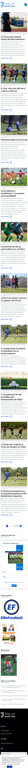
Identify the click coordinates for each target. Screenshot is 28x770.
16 (12, 526)
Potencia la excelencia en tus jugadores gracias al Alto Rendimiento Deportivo (14, 493)
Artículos (4, 34)
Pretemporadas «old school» (14, 139)
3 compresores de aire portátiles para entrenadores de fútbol (11, 397)
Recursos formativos (6, 733)
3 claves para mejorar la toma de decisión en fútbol (13, 445)
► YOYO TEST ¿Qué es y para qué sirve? (13, 685)
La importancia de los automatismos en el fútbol (13, 247)
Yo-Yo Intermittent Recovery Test (11, 687)
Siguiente (16, 525)
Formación (4, 489)
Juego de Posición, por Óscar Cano (17, 695)
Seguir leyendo (5, 58)
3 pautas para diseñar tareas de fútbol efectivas (13, 38)
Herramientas (5, 392)
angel (4, 704)
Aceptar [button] (9, 766)
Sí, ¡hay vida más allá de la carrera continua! (13, 89)
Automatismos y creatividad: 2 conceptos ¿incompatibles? (12, 193)
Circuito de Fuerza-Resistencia (16, 704)
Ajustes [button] (4, 766)
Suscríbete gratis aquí (6, 743)
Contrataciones (5, 730)
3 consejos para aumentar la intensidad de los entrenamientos (13, 351)
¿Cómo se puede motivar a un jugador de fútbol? (14, 299)
